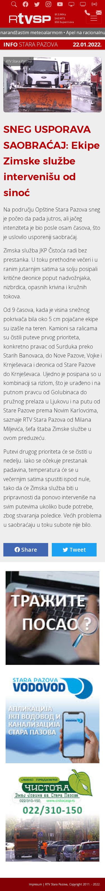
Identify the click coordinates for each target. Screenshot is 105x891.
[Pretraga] (16, 4)
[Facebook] (28, 4)
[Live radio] (97, 4)
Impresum (35, 884)
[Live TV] (74, 4)
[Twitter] (39, 4)
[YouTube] (62, 4)
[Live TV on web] (85, 4)
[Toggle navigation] (94, 18)
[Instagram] (51, 4)
